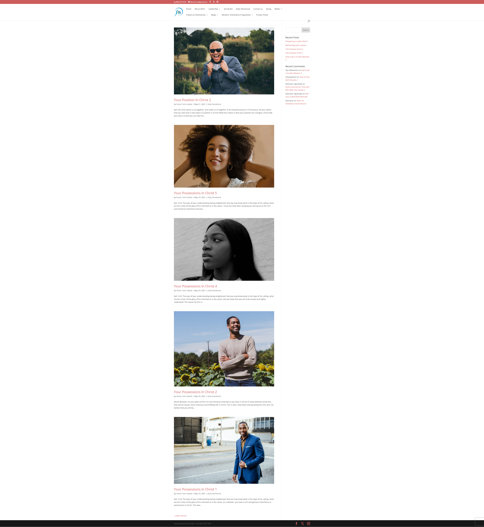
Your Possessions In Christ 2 (195, 392)
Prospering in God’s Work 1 (296, 41)
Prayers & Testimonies (195, 15)
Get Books (228, 9)
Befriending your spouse (296, 45)
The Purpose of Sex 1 (294, 53)
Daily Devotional (243, 9)
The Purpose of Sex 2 (294, 49)
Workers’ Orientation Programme (236, 15)
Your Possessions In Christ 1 (195, 489)
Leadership (213, 9)
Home (188, 9)
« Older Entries (180, 516)
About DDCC (200, 9)
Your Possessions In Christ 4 (195, 286)
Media (277, 9)
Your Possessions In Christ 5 (195, 193)
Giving (268, 9)
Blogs (213, 15)
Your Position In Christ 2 (192, 100)
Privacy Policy (262, 15)
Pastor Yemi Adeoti (184, 104)
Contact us (258, 9)
